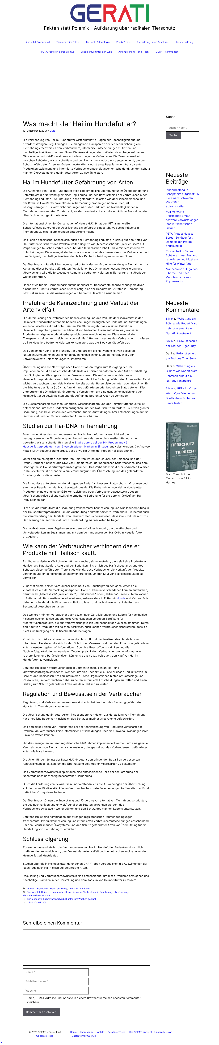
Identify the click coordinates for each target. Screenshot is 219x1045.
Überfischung (121, 892)
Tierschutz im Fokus (67, 42)
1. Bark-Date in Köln (37, 902)
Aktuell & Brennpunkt (38, 42)
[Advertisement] (109, 80)
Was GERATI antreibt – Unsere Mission (150, 1032)
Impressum (86, 1032)
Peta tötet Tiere (116, 1032)
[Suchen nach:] (182, 127)
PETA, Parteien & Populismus (57, 51)
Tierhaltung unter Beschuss (152, 42)
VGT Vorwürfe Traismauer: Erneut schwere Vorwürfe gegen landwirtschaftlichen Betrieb (182, 220)
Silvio (169, 318)
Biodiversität (33, 892)
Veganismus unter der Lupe (96, 51)
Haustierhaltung (184, 42)
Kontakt (100, 1032)
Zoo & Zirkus (123, 42)
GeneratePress (44, 1035)
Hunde (121, 598)
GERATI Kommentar (167, 51)
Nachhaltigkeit (90, 892)
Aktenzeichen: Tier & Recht (133, 51)
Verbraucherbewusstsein (36, 895)
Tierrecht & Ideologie (98, 42)
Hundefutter (57, 892)
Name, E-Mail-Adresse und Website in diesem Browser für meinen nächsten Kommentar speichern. (83, 1000)
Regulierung (106, 892)
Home (73, 1032)
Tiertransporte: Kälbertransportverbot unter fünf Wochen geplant (61, 899)
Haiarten (45, 892)
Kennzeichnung (73, 892)
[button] (1, 1042)
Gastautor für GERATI (84, 1035)
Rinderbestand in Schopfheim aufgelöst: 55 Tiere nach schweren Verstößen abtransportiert (182, 198)
